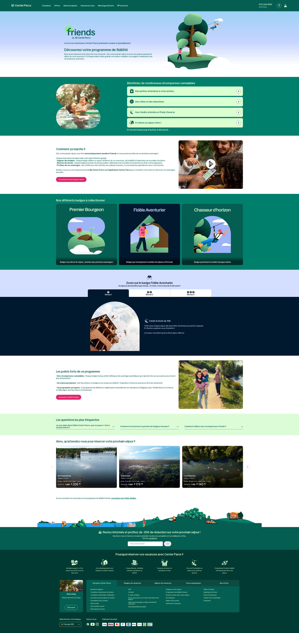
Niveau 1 (108, 295)
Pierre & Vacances (210, 595)
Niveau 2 (149, 295)
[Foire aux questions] (279, 5)
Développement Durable (137, 607)
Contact (131, 592)
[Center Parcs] (21, 5)
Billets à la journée (172, 601)
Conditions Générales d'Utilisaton (102, 595)
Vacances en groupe (173, 603)
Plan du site (95, 603)
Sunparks (207, 601)
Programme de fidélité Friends (176, 592)
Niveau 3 (190, 295)
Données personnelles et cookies (103, 598)
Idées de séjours (70, 6)
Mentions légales (97, 589)
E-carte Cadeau (133, 595)
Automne (124, 6)
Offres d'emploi (209, 589)
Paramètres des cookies (99, 601)
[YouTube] (93, 624)
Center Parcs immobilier (212, 598)
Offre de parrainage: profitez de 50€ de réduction (142, 603)
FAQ (129, 589)
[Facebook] (87, 624)
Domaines (46, 6)
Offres (57, 6)
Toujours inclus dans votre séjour (177, 595)
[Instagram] (97, 624)
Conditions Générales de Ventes (102, 592)
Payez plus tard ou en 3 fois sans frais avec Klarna (143, 598)
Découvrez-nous (87, 6)
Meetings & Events (106, 6)
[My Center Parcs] (285, 5)
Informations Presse (98, 609)
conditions (153, 538)
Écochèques (170, 598)
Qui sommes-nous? (97, 606)
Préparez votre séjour (174, 589)
